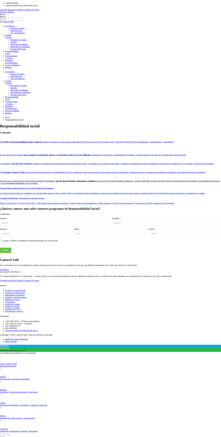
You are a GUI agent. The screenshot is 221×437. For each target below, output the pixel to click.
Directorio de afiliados (19, 44)
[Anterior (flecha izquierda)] (1, 436)
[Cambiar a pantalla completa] (4, 434)
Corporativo (10, 26)
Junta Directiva (16, 31)
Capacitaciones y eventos (11, 57)
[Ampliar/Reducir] (1, 434)
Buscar (3, 14)
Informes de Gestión (18, 40)
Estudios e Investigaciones (11, 61)
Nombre (3, 218)
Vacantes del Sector (18, 49)
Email (76, 229)
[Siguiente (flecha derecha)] (4, 436)
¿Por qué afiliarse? (17, 33)
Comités (13, 42)
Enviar (6, 250)
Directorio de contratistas (20, 47)
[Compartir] (6, 434)
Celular (151, 229)
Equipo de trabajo (17, 28)
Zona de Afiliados (12, 65)
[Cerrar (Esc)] (9, 434)
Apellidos (115, 218)
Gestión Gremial (8, 36)
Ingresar (8, 67)
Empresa (3, 229)
